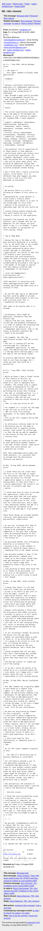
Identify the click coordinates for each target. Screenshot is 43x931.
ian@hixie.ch (25, 30)
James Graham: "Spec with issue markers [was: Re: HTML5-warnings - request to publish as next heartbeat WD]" (21, 878)
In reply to (16, 23)
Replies (37, 23)
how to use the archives (18, 916)
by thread (7, 913)
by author (26, 913)
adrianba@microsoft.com (14, 40)
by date (36, 911)
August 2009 (19, 6)
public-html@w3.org (15, 50)
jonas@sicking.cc (11, 42)
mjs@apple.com (10, 45)
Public (27, 4)
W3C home (6, 4)
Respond (33, 16)
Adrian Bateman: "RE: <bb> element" (25, 901)
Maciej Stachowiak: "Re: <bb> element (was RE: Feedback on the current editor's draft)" (21, 891)
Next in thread (27, 23)
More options (9, 18)
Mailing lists (18, 4)
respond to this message (25, 905)
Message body (23, 16)
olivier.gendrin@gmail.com (15, 47)
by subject (16, 913)
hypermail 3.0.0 (33, 922)
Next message (26, 21)
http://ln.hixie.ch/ (12, 854)
